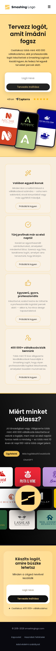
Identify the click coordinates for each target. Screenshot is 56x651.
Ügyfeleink (11, 453)
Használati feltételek (34, 637)
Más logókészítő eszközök (36, 453)
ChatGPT (28, 459)
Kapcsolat (16, 637)
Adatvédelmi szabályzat (28, 644)
